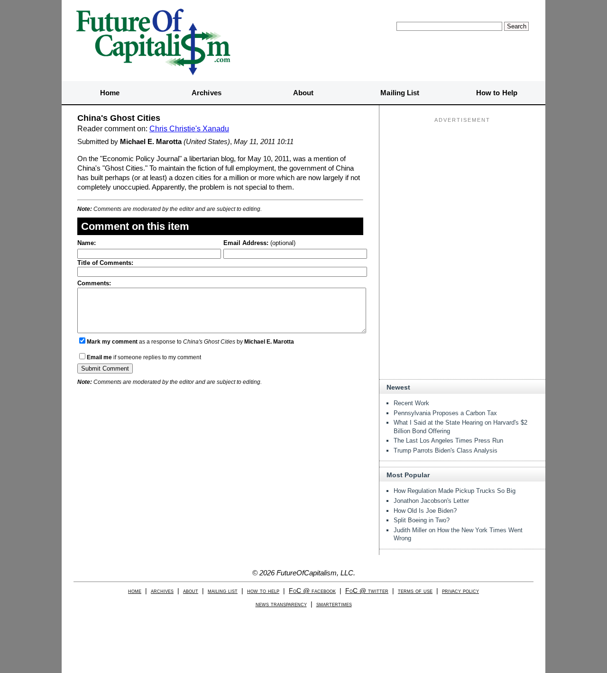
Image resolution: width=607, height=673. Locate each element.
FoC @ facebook (312, 590)
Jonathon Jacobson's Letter (431, 500)
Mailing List (399, 93)
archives (162, 590)
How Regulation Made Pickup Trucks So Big (454, 490)
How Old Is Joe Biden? (425, 510)
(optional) (259, 242)
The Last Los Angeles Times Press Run (448, 440)
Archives (206, 93)
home (134, 590)
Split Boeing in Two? (422, 520)
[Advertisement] (462, 185)
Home (110, 93)
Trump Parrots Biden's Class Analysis (445, 450)
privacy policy (460, 590)
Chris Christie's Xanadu (189, 129)
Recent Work (411, 403)
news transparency (281, 604)
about (190, 590)
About (303, 93)
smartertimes (334, 604)
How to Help (496, 93)
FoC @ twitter (366, 590)
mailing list (223, 590)
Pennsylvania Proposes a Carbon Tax (445, 413)
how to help (263, 590)
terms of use (415, 590)
